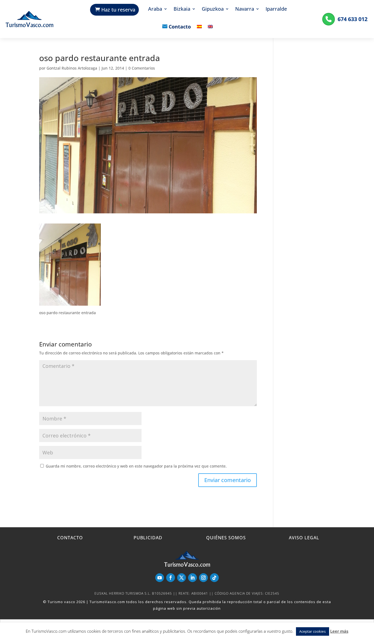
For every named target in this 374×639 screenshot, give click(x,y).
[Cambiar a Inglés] (210, 30)
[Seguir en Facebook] (170, 577)
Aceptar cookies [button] (312, 631)
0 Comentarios (141, 68)
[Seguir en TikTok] (214, 577)
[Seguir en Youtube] (159, 577)
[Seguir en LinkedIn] (192, 577)
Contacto (180, 27)
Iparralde (276, 9)
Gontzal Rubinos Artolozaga (72, 68)
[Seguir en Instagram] (203, 577)
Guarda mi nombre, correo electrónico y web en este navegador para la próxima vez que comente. (136, 466)
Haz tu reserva (118, 9)
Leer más (339, 631)
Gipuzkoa (213, 9)
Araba (155, 9)
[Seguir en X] (181, 577)
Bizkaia (182, 9)
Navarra (244, 9)
